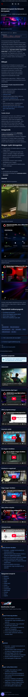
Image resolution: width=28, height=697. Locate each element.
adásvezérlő (21, 107)
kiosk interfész (18, 329)
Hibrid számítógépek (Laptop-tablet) (12, 314)
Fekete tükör (7, 583)
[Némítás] (22, 404)
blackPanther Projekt (6, 14)
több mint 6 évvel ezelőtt (9, 347)
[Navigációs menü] (18, 4)
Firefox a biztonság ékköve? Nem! (13, 631)
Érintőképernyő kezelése (9, 312)
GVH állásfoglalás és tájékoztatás (13, 658)
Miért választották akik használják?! (12, 338)
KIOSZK (24, 329)
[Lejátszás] (3, 404)
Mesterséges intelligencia (9, 316)
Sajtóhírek (5, 643)
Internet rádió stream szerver (10, 107)
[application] (14, 399)
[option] (14, 377)
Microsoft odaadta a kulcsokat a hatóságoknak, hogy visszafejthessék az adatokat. (13, 384)
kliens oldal (5, 108)
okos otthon (14, 331)
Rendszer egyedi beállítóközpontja (11, 341)
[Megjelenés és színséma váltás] (12, 4)
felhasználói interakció (6, 329)
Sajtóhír (6, 595)
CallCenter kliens (7, 94)
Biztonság (6, 578)
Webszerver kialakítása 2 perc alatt (11, 317)
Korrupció (6, 587)
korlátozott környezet (6, 331)
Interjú (5, 585)
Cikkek (5, 580)
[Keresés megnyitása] (15, 4)
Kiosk (13, 329)
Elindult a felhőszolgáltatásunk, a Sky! (14, 656)
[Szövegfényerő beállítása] (2, 694)
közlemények (7, 588)
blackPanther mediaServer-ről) (10, 98)
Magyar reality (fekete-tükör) (9, 667)
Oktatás (6, 592)
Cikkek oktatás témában (8, 547)
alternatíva (11, 108)
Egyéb (5, 581)
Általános (6, 576)
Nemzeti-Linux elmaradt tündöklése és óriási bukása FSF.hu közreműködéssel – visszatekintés (15, 675)
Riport (5, 594)
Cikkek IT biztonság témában (9, 615)
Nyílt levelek (7, 590)
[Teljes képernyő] (25, 404)
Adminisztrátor (8, 29)
